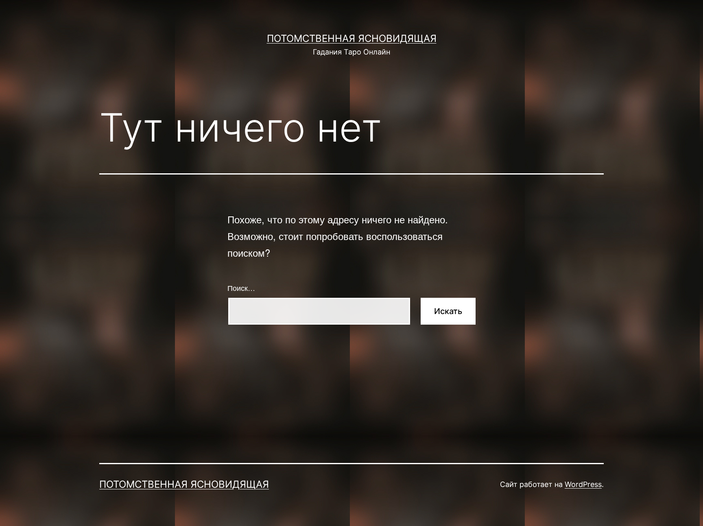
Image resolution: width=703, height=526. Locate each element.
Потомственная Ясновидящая (352, 38)
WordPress (583, 484)
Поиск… (241, 287)
